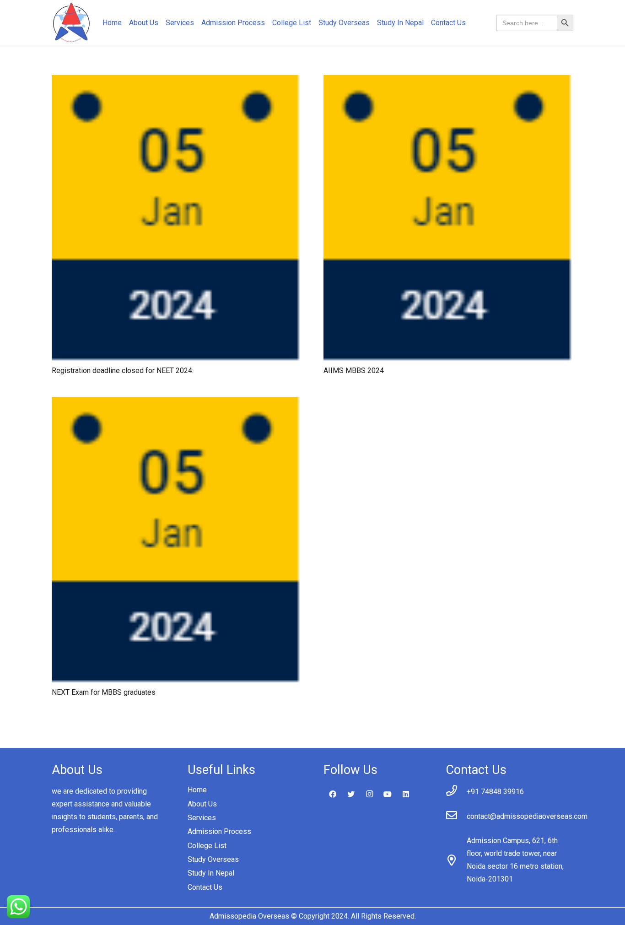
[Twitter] (351, 794)
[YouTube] (387, 794)
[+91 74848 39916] (456, 792)
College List (207, 845)
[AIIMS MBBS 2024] (448, 81)
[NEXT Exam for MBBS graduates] (177, 403)
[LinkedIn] (406, 794)
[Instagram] (369, 794)
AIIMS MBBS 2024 (353, 370)
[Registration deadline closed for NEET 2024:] (177, 81)
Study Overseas (213, 859)
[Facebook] (332, 794)
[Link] (71, 23)
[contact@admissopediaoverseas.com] (456, 816)
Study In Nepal (211, 873)
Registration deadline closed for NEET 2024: (123, 370)
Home (197, 789)
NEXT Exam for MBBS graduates (104, 692)
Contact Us (205, 887)
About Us (202, 804)
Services (202, 817)
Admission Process (219, 831)
